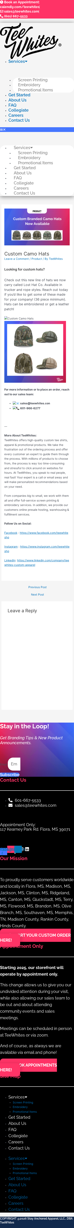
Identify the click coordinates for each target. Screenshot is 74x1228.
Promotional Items (35, 89)
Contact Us (19, 120)
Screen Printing (32, 79)
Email (4, 764)
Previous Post (37, 587)
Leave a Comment (16, 258)
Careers (15, 115)
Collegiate (18, 110)
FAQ (12, 105)
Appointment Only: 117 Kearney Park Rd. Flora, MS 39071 (35, 827)
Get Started (19, 94)
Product (36, 258)
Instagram (11, 546)
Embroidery (29, 84)
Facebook (10, 532)
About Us (17, 100)
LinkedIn (9, 560)
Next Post (37, 594)
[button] (37, 129)
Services (16, 61)
